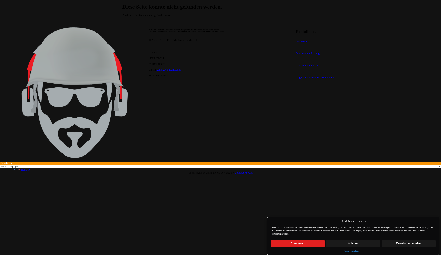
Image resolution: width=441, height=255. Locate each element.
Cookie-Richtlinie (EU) (308, 65)
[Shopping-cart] (328, 89)
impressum (301, 41)
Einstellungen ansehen (408, 243)
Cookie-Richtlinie (351, 251)
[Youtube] (300, 89)
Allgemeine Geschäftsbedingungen (315, 77)
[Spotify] (309, 89)
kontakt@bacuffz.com (168, 69)
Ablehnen (353, 243)
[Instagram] (318, 89)
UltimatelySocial (243, 172)
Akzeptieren (297, 243)
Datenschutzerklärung (308, 53)
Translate (25, 169)
